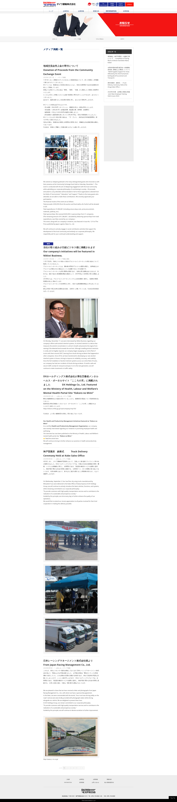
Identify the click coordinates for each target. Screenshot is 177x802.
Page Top (173, 798)
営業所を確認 (112, 4)
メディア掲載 (77, 39)
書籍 (67, 259)
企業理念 (66, 11)
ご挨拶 (68, 779)
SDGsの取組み (100, 39)
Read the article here (51, 438)
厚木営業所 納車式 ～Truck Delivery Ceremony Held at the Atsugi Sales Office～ (117, 85)
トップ (51, 11)
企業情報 (81, 11)
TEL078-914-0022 (103, 4)
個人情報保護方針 (109, 782)
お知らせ (54, 39)
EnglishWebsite (121, 4)
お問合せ (129, 4)
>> (83, 768)
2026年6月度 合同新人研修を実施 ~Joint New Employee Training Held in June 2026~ (119, 94)
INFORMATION (111, 11)
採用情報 (126, 11)
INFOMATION (68, 782)
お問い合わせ (95, 782)
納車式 (122, 39)
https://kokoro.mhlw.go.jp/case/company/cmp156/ (59, 409)
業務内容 (96, 11)
